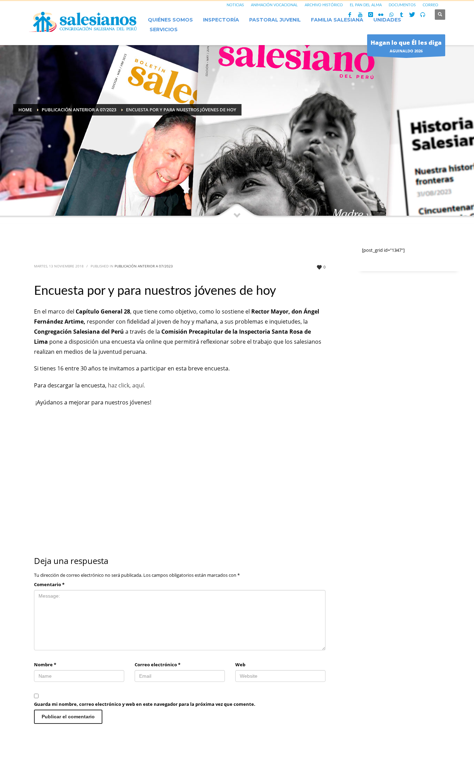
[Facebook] (350, 14)
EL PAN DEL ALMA (366, 5)
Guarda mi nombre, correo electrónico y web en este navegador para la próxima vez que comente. (144, 704)
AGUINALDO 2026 (406, 45)
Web (240, 664)
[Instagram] (370, 14)
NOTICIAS (235, 5)
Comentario (49, 584)
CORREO (430, 5)
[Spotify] (422, 14)
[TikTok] (402, 14)
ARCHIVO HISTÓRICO (324, 5)
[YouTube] (360, 14)
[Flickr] (381, 14)
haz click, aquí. (127, 385)
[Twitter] (412, 14)
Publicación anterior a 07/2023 (144, 266)
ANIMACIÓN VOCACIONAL (274, 5)
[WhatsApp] (391, 14)
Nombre (45, 664)
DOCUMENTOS (402, 5)
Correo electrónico (157, 664)
